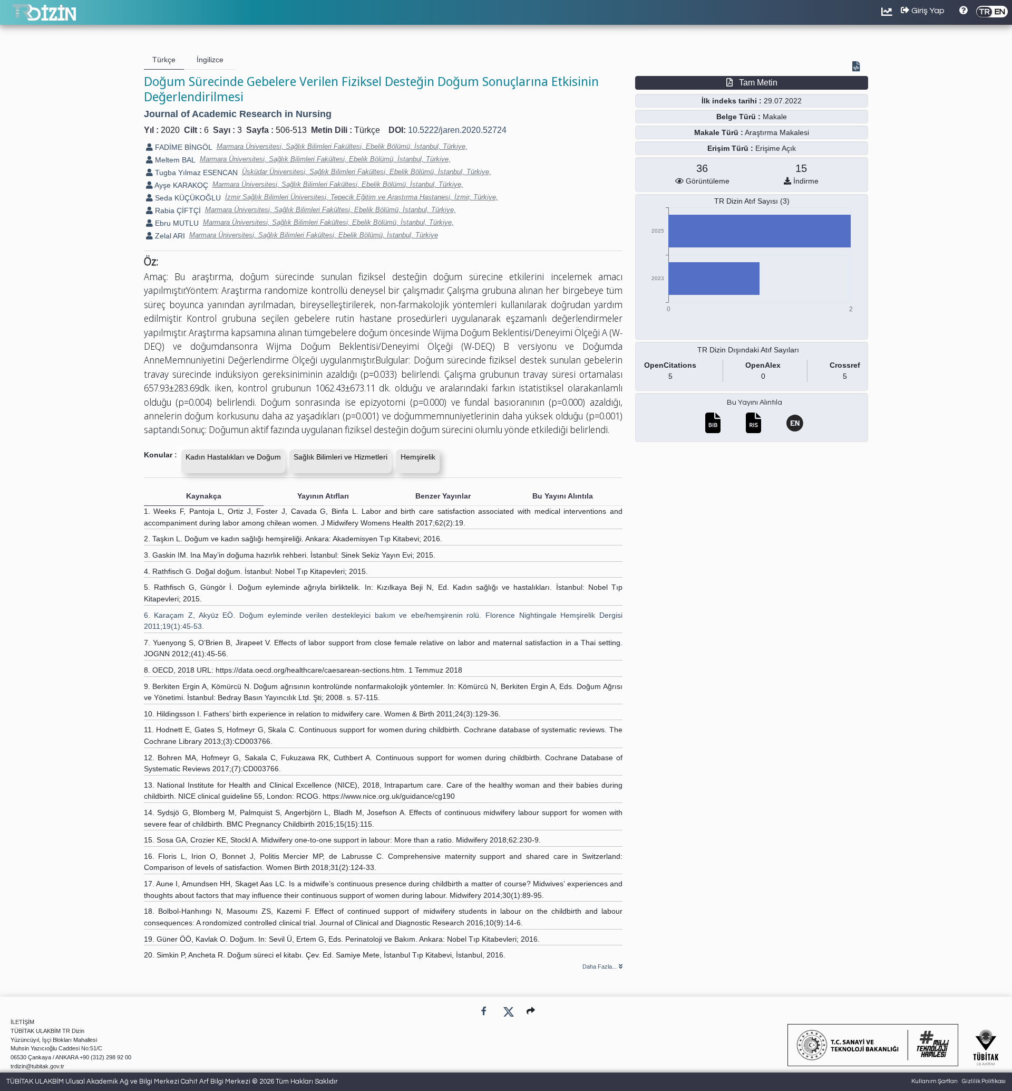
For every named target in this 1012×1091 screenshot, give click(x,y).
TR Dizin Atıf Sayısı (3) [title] (752, 201)
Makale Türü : (718, 132)
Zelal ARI (169, 236)
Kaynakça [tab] (203, 496)
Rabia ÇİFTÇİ (177, 210)
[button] (530, 1011)
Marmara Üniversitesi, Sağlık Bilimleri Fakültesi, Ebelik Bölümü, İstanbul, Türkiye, (342, 146)
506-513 (291, 130)
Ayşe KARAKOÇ (180, 185)
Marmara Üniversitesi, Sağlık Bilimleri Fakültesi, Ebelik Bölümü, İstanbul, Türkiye (313, 235)
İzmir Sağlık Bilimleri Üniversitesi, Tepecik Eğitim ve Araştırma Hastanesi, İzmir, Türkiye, (361, 197)
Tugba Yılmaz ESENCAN (195, 172)
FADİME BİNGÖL (182, 147)
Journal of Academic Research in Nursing (238, 114)
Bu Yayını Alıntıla (754, 402)
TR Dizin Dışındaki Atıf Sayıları (748, 350)
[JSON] (858, 67)
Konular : (160, 455)
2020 (170, 130)
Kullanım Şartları (934, 1081)
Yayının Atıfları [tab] (323, 496)
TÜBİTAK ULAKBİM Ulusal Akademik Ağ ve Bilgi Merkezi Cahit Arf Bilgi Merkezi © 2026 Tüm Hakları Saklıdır (172, 1081)
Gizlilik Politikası (984, 1081)
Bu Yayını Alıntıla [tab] (562, 496)
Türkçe (367, 130)
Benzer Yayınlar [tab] (443, 496)
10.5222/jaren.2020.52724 (457, 130)
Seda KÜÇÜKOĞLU (187, 198)
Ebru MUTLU (176, 223)
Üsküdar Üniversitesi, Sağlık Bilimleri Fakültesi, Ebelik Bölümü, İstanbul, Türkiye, (366, 172)
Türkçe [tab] (164, 59)
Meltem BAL (174, 160)
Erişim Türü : (730, 148)
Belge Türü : (738, 116)
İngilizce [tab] (210, 59)
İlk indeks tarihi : (732, 101)
